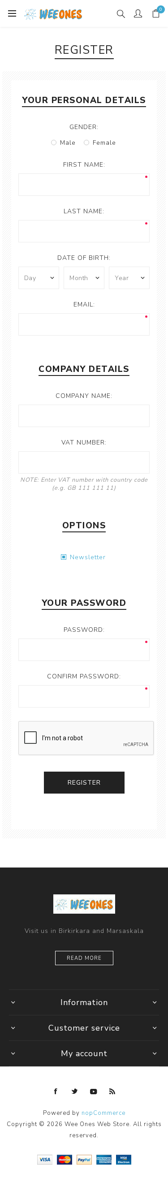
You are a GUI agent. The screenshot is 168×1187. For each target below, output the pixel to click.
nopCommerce (103, 1113)
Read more (84, 958)
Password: (84, 630)
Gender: (84, 127)
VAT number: (84, 442)
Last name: (84, 211)
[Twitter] (75, 1091)
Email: (84, 304)
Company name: (84, 396)
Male (68, 142)
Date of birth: (84, 258)
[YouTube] (93, 1091)
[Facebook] (56, 1091)
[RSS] (112, 1091)
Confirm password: (84, 676)
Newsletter (88, 557)
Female (104, 142)
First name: (84, 164)
